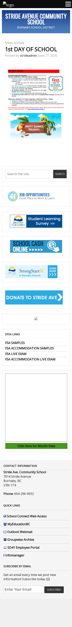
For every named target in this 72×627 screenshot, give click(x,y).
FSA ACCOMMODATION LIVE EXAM (30, 359)
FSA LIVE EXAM (15, 354)
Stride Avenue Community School (36, 19)
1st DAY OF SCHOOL (31, 49)
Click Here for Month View (36, 446)
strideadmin (28, 55)
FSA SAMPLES (15, 343)
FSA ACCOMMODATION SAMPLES (29, 348)
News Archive (14, 43)
